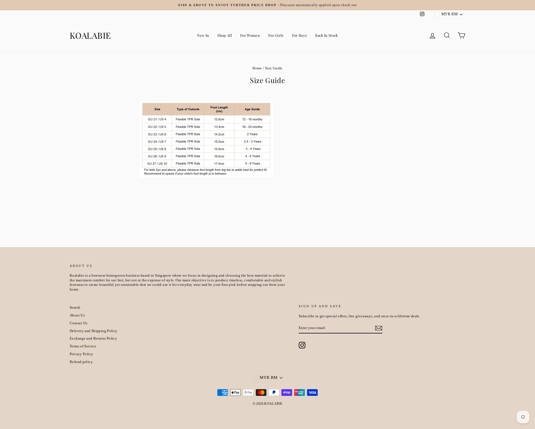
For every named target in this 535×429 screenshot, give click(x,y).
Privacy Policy (81, 354)
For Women (250, 35)
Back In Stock (326, 35)
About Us (77, 315)
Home (257, 68)
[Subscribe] (378, 328)
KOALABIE (90, 35)
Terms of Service (83, 346)
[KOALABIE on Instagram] (302, 345)
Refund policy (81, 362)
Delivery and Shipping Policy (94, 331)
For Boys (299, 35)
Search (75, 307)
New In (203, 35)
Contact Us (78, 323)
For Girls (276, 35)
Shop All (224, 35)
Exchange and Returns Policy (93, 338)
